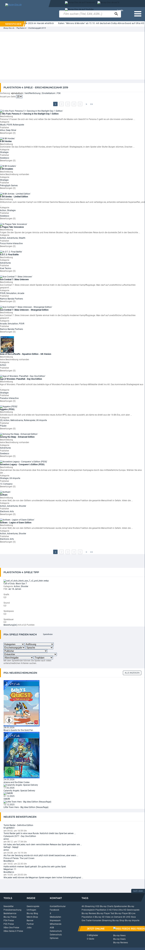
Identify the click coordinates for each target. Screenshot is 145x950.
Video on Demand (113, 917)
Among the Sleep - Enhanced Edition (17, 437)
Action (3, 210)
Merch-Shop (32, 917)
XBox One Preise (11, 927)
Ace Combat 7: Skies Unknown (14, 279)
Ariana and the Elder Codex (16, 782)
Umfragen (31, 910)
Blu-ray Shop (118, 920)
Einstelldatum (48, 93)
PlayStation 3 (101, 910)
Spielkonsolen (120, 906)
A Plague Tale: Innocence (12, 227)
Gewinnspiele (33, 906)
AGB (52, 927)
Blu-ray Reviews (89, 913)
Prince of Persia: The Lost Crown (19, 858)
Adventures (12, 238)
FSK (59, 93)
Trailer (89, 920)
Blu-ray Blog (32, 913)
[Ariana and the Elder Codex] (22, 755)
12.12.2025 (9, 804)
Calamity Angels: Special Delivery (19, 790)
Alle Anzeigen (132, 673)
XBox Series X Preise (13, 931)
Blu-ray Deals (119, 939)
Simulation (11, 293)
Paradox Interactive (9, 398)
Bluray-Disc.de (9, 28)
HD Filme (113, 910)
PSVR (9, 124)
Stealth (22, 238)
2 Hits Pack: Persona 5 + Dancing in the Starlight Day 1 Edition (29, 114)
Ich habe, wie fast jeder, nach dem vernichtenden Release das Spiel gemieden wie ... (43, 844)
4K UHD (126, 917)
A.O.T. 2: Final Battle (9, 254)
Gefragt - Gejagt (11, 847)
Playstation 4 (88, 917)
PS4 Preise (9, 920)
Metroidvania (16, 420)
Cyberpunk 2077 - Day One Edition (20, 836)
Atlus (2, 130)
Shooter (22, 506)
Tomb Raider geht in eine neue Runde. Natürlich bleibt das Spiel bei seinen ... (40, 833)
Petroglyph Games (9, 185)
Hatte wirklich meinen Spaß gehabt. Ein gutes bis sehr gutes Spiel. (35, 866)
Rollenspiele (18, 124)
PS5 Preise (9, 924)
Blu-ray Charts (106, 906)
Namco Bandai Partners (11, 299)
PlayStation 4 (21, 28)
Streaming (107, 920)
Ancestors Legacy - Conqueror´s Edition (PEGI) (22, 464)
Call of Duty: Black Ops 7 (15, 583)
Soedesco (4, 158)
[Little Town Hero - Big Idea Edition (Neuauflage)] (27, 802)
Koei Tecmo (5, 268)
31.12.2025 (9, 796)
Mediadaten (55, 917)
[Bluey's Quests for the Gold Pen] (22, 703)
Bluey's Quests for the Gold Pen (18, 730)
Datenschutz (56, 931)
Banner (30, 920)
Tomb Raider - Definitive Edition (18, 825)
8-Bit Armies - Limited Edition (14, 196)
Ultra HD (122, 910)
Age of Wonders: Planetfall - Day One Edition (21, 379)
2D (1, 420)
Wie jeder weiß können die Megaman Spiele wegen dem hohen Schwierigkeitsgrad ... (43, 877)
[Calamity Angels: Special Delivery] (21, 785)
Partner (30, 924)
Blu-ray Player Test (105, 913)
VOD (97, 906)
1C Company (6, 484)
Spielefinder (48, 634)
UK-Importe (41, 420)
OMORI (7, 799)
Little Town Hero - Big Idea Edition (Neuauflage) (26, 807)
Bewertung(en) (10, 625)
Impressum (55, 920)
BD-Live (131, 913)
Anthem (3, 495)
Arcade (20, 293)
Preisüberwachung (12, 910)
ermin (6, 839)
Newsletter (9, 906)
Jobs (29, 927)
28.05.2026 (9, 727)
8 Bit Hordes (6, 141)
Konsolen (96, 920)
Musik (3, 124)
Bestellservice (10, 913)
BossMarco (9, 861)
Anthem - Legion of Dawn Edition (15, 522)
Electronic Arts (7, 511)
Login (120, 10)
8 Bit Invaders (6, 169)
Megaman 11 (10, 869)
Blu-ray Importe (132, 920)
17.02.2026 (9, 788)
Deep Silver (11, 130)
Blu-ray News (119, 935)
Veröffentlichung (32, 93)
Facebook (54, 910)
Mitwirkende (55, 924)
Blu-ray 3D (100, 917)
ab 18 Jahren (14, 589)
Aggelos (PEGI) (7, 409)
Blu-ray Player (121, 913)
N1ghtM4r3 (9, 828)
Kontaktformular (58, 906)
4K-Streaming (88, 906)
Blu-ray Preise (10, 917)
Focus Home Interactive (11, 243)
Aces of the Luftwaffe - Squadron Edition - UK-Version (25, 354)
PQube (3, 426)
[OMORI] (8, 793)
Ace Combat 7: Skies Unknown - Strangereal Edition (24, 310)
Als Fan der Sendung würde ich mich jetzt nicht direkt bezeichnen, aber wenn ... (41, 855)
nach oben (138, 891)
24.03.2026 (9, 779)
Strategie (4, 152)
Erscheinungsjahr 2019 (37, 28)
